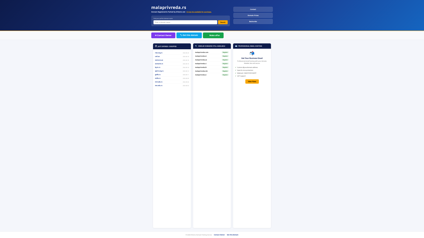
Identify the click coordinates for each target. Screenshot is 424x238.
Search (222, 22)
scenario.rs (159, 64)
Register (225, 52)
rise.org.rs (158, 53)
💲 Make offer (213, 35)
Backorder (253, 21)
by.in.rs (157, 67)
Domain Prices (253, 15)
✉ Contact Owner (163, 35)
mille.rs (157, 78)
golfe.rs (157, 75)
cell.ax (157, 56)
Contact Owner (219, 235)
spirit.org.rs (159, 71)
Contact (253, 9)
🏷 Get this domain (189, 35)
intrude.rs (158, 82)
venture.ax (159, 60)
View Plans (252, 81)
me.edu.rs (158, 85)
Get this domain (232, 235)
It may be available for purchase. (199, 12)
